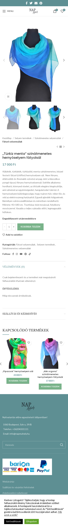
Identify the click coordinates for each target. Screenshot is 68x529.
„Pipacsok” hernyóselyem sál (17, 371)
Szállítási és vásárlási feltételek (18, 487)
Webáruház (8, 481)
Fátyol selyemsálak (12, 141)
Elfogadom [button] (31, 521)
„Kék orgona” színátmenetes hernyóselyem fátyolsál (50, 374)
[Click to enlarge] (8, 96)
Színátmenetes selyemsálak (48, 138)
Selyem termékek (23, 138)
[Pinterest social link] (40, 3)
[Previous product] (57, 146)
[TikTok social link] (30, 254)
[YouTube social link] (21, 254)
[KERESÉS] (62, 445)
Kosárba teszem (30, 226)
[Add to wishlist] (29, 343)
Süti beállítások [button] (13, 521)
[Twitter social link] (31, 3)
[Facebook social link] (27, 3)
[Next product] (64, 146)
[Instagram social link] (17, 254)
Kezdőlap (7, 138)
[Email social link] (36, 3)
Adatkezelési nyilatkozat (15, 492)
